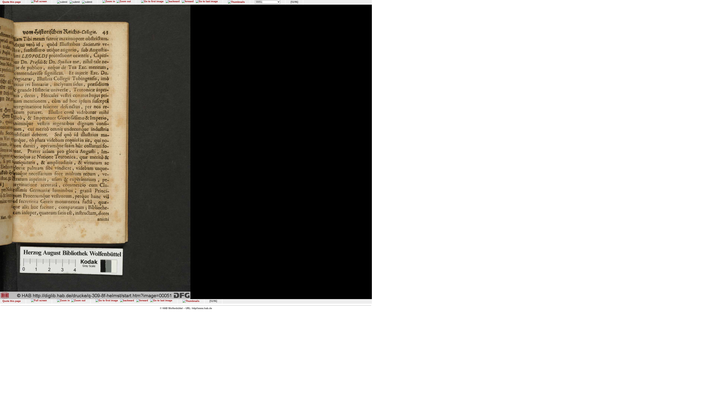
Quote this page (11, 2)
